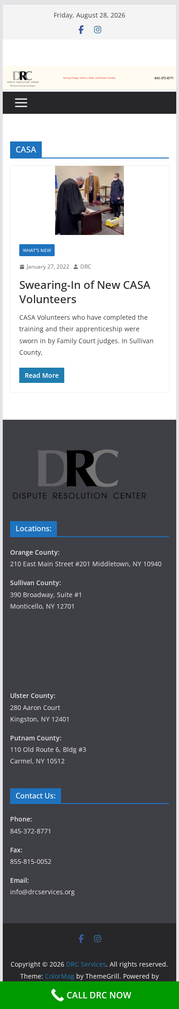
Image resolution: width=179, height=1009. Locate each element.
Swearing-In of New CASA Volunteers (85, 291)
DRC (85, 266)
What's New (37, 250)
